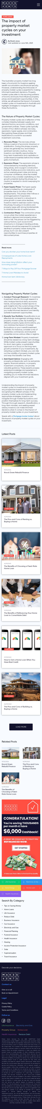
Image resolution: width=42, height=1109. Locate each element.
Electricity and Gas (11, 928)
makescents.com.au (29, 1042)
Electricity (32, 882)
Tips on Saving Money (12, 906)
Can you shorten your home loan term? (18, 252)
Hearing (7, 942)
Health (11, 894)
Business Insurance (11, 920)
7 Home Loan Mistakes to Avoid (15, 273)
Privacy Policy (7, 1003)
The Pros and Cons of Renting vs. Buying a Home (18, 521)
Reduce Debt (9, 917)
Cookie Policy (7, 1007)
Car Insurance (9, 924)
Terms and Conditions (10, 1010)
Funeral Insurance (11, 935)
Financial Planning (11, 931)
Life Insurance (9, 913)
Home (30, 888)
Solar (10, 888)
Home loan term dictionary (13, 277)
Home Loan (23, 1030)
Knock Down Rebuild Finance (16, 473)
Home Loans (7, 17)
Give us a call (7, 990)
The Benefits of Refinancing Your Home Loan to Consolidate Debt (20, 614)
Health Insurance (10, 938)
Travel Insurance (10, 957)
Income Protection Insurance (15, 946)
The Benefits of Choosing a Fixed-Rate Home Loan (20, 567)
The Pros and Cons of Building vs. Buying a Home (18, 708)
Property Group (8, 1030)
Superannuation (10, 953)
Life (10, 882)
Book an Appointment (10, 993)
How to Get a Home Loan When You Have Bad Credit (19, 661)
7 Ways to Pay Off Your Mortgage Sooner (19, 269)
